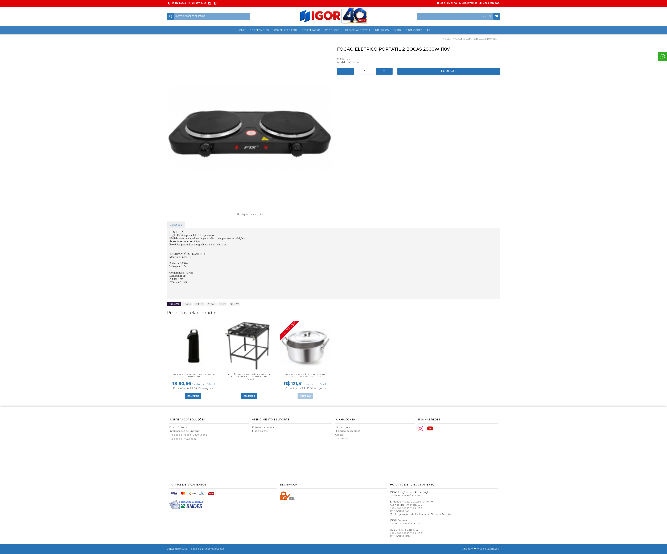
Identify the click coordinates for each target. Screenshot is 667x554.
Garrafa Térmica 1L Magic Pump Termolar (193, 375)
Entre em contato (263, 427)
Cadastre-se (342, 438)
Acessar (339, 434)
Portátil (211, 303)
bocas (222, 303)
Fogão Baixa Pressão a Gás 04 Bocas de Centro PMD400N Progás (249, 376)
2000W (234, 303)
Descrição (175, 224)
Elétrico (199, 303)
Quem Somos (178, 427)
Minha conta (342, 427)
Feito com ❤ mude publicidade (480, 548)
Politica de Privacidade (183, 438)
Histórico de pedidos (347, 430)
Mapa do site (260, 430)
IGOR (349, 58)
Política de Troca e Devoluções (188, 434)
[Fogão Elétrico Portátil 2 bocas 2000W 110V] (250, 128)
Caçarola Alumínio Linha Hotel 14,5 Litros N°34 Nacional (305, 375)
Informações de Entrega (184, 430)
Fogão (187, 303)
